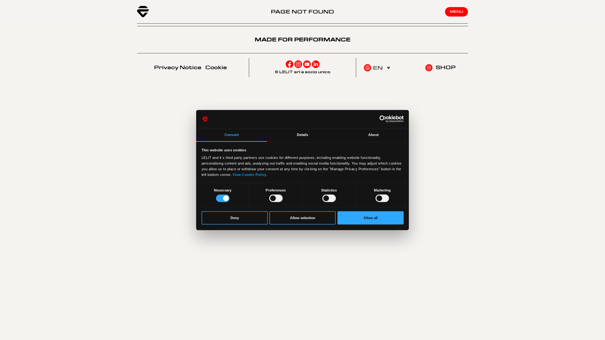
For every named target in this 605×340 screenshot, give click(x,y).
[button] (382, 68)
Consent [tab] (232, 135)
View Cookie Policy (249, 175)
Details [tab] (302, 135)
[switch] (276, 198)
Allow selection (302, 218)
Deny (234, 218)
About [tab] (373, 135)
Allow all (370, 218)
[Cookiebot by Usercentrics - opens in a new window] (383, 119)
